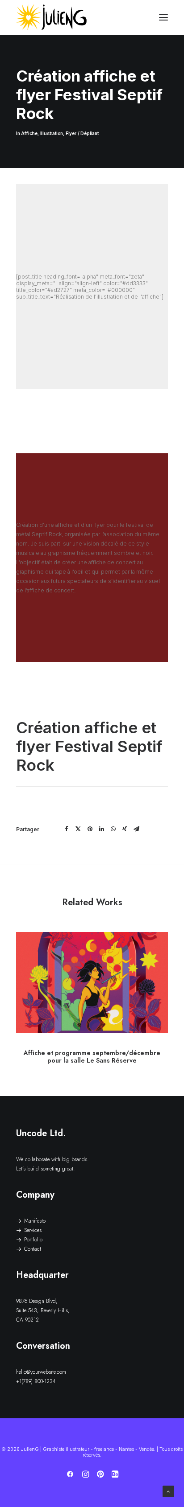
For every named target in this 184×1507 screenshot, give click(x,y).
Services (33, 1230)
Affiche (29, 133)
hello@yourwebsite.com (41, 1372)
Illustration (51, 133)
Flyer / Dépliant (82, 133)
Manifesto (35, 1221)
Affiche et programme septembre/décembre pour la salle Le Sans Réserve (92, 1056)
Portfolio (33, 1240)
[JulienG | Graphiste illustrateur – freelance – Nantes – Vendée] (52, 17)
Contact (32, 1249)
